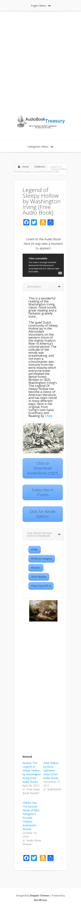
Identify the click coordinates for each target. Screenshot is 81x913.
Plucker (35, 567)
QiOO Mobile (38, 576)
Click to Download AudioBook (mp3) (42, 468)
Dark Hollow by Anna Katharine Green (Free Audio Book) (51, 770)
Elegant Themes (40, 895)
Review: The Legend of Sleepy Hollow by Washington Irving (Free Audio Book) (32, 772)
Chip (48, 416)
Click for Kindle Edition (43, 514)
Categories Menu (38, 146)
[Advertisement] (40, 62)
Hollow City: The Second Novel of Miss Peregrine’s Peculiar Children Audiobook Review (31, 816)
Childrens (39, 166)
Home (25, 166)
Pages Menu (38, 5)
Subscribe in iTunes (43, 492)
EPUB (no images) (41, 558)
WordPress (40, 900)
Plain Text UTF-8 (41, 585)
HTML (34, 549)
